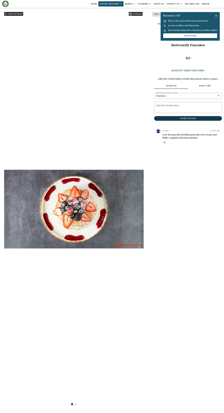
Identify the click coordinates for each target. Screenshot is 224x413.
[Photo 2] (76, 404)
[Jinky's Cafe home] (13, 4)
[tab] (171, 86)
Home (94, 4)
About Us (159, 4)
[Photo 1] (72, 404)
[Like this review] (165, 142)
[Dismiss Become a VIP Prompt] (216, 16)
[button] (110, 3)
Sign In (205, 4)
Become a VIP (192, 4)
